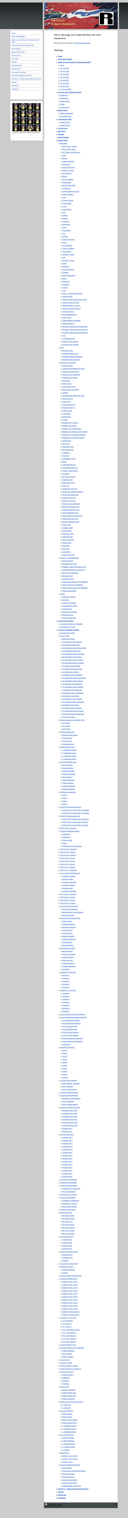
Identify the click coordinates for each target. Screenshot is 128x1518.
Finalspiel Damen (68, 1474)
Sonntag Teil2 (67, 1249)
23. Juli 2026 (64, 71)
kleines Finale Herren (69, 1423)
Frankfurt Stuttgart (68, 771)
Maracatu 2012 (67, 576)
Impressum (62, 1495)
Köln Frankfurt (67, 921)
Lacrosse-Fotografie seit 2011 (68, 630)
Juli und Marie (67, 245)
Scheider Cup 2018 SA (68, 990)
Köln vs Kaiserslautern (70, 1104)
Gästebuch (62, 1498)
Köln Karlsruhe (67, 951)
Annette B (65, 266)
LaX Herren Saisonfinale (68, 1179)
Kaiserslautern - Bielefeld (71, 1083)
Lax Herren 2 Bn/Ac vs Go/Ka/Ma (71, 624)
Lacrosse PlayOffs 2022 (68, 762)
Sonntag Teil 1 (67, 1128)
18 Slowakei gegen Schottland (72, 693)
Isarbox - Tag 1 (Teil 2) (70, 1459)
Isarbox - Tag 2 (67, 1462)
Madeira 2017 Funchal (70, 423)
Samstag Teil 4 (67, 1146)
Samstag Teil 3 (67, 1143)
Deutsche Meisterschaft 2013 (70, 1465)
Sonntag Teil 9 (67, 1176)
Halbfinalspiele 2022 (67, 747)
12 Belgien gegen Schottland (72, 675)
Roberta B (65, 284)
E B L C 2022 (64, 636)
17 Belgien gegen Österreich (72, 690)
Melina (64, 158)
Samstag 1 (66, 993)
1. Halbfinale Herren (69, 753)
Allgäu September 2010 (70, 513)
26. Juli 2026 (64, 80)
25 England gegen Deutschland (73, 714)
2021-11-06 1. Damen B (68, 849)
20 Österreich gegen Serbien (72, 699)
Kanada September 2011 (71, 510)
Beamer (65, 218)
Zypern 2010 (66, 525)
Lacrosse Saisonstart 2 (68, 1198)
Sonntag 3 (66, 981)
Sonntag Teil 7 (67, 1170)
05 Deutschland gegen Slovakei (73, 654)
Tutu (64, 336)
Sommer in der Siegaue (70, 345)
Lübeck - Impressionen (70, 471)
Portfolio (61, 134)
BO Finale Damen (68, 1219)
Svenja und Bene (68, 248)
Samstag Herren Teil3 (69, 1116)
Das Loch (65, 456)
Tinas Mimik (66, 230)
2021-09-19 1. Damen (67, 897)
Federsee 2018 (67, 399)
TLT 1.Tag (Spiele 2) (69, 1336)
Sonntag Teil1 (67, 1246)
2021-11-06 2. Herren (67, 858)
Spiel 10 (65, 1077)
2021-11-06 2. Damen (67, 852)
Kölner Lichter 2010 (69, 618)
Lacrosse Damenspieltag (68, 1185)
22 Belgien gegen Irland (70, 705)
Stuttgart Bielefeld (68, 780)
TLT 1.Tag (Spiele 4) (69, 1342)
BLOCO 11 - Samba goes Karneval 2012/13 (73, 1489)
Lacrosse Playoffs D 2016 (69, 1252)
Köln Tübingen (67, 765)
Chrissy (65, 287)
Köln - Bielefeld (67, 1086)
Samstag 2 (66, 996)
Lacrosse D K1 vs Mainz (68, 1195)
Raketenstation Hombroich (71, 320)
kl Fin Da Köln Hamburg (70, 1032)
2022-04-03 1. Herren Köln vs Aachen (75, 822)
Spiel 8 (64, 1071)
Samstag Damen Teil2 (70, 1122)
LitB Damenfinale (68, 1441)
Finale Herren (67, 741)
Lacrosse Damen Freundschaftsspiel (72, 1014)
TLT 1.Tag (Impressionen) (71, 1330)
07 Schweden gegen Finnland (72, 660)
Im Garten (65, 474)
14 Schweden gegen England (72, 681)
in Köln (62, 594)
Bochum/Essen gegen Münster (72, 912)
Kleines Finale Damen (70, 735)
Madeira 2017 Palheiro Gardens (73, 438)
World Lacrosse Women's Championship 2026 (74, 62)
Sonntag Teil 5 (67, 1164)
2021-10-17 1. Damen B (68, 870)
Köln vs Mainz (67, 1354)
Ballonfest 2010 (67, 615)
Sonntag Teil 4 (67, 1158)
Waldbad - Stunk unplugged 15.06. (74, 567)
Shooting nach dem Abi (70, 342)
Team (62, 65)
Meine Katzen (63, 110)
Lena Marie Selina (68, 339)
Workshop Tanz (67, 351)
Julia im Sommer (68, 311)
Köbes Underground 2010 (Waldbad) (75, 588)
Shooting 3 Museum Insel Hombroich (75, 327)
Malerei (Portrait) (68, 170)
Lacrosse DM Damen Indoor (69, 831)
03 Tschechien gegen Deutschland (74, 648)
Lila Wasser (66, 188)
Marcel (64, 176)
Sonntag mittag (67, 888)
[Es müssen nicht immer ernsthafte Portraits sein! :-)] (26, 117)
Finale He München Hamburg (72, 1041)
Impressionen (65, 107)
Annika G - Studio (68, 254)
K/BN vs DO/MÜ (67, 1357)
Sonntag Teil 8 (67, 1173)
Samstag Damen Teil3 (70, 1125)
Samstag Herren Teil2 (69, 1113)
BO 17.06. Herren (68, 1231)
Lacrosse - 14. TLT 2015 (68, 1318)
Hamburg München (69, 939)
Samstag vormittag (68, 876)
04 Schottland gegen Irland (71, 651)
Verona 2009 (66, 531)
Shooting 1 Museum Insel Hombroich (75, 333)
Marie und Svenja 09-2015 (71, 308)
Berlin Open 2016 (66, 1213)
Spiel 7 (64, 1068)
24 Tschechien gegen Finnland (73, 711)
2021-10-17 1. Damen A (68, 894)
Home (60, 56)
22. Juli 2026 (64, 68)
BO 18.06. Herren (68, 1225)
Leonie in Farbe (67, 200)
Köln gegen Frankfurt (69, 1207)
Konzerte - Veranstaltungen (69, 558)
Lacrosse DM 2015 (66, 1372)
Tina (64, 212)
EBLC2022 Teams (68, 639)
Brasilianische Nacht (69, 564)
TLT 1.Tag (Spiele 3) (69, 1339)
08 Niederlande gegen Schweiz (73, 663)
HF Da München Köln (69, 1029)
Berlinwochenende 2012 (70, 507)
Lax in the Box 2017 (67, 1134)
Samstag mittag (67, 879)
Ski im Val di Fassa (68, 477)
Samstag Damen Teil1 (70, 1119)
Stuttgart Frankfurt (68, 936)
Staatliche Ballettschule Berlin (72, 357)
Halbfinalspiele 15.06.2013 (71, 1486)
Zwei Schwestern (68, 269)
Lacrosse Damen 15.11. (68, 1345)
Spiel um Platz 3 (68, 1375)
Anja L (64, 227)
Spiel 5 (64, 1062)
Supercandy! (66, 182)
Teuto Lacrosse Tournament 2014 (71, 1402)
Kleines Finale (67, 840)
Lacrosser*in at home (65, 621)
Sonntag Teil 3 (67, 1161)
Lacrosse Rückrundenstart (69, 1092)
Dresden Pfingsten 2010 (70, 522)
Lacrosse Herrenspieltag (68, 1080)
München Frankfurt (68, 954)
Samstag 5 (66, 1005)
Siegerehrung (67, 1468)
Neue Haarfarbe (68, 179)
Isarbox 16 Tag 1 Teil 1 (70, 1282)
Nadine (65, 215)
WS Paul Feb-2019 (68, 185)
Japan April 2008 (68, 540)
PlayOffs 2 (65, 1381)
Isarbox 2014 (64, 1453)
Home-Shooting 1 (68, 323)
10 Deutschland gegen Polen (72, 669)
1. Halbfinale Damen (69, 750)
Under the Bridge (68, 161)
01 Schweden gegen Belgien (72, 642)
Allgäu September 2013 (70, 495)
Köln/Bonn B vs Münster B (71, 1188)
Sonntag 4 (66, 984)
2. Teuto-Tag (66, 1408)
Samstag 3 (66, 999)
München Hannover (69, 927)
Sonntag (65, 1261)
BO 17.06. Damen (68, 1234)
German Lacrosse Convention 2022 (72, 720)
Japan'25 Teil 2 (65, 125)
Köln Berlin (66, 969)
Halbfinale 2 (64, 98)
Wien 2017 (66, 444)
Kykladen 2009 (67, 528)
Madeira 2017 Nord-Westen (71, 429)
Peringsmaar (66, 203)
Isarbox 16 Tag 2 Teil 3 (70, 1306)
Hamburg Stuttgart (68, 789)
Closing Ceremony (68, 717)
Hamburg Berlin (67, 768)
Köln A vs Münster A (69, 1191)
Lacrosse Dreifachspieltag (69, 1095)
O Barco (65, 420)
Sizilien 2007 (66, 543)
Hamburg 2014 (67, 480)
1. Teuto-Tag (66, 1405)
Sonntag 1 (66, 975)
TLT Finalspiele (67, 1321)
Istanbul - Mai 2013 (69, 501)
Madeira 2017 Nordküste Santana (74, 435)
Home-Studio (67, 209)
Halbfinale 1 (64, 95)
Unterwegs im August (69, 612)
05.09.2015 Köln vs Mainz (69, 1366)
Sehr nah (65, 600)
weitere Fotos (63, 140)
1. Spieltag (66, 1450)
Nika (64, 155)
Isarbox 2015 (64, 1387)
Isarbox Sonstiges (68, 1399)
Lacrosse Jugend (66, 1363)
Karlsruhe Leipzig (68, 963)
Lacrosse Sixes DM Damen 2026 (69, 92)
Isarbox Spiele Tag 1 (69, 1393)
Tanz (62, 348)
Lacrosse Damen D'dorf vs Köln (71, 1276)
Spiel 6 (64, 1065)
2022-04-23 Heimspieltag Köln (70, 807)
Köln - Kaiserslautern (69, 1089)
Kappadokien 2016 (69, 459)
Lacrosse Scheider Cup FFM (70, 1107)
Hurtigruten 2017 (68, 447)
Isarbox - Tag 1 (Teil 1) (70, 1456)
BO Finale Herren (68, 1216)
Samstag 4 (66, 1002)
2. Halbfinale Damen (69, 756)
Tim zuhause (66, 251)
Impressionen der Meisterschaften (74, 1471)
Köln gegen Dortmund (70, 909)
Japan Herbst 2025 (65, 119)
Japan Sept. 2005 (68, 555)
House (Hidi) (66, 317)
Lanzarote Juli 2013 (69, 498)
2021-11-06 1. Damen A (68, 855)
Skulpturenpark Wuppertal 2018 (73, 396)
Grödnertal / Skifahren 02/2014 (72, 492)
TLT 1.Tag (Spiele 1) (69, 1333)
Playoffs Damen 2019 (67, 948)
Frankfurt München (68, 786)
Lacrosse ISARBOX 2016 (68, 1279)
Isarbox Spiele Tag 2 (69, 1396)
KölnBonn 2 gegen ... (67, 1267)
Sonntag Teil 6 (67, 1167)
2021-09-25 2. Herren (67, 900)
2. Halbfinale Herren (69, 759)
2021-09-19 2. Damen (67, 903)
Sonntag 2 (66, 978)
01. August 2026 (65, 89)
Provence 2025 (67, 366)
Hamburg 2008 (67, 537)
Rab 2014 (65, 486)
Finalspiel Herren (68, 1477)
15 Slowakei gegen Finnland (72, 684)
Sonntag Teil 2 (67, 1131)
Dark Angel (66, 164)
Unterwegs (66, 453)
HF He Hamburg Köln (69, 1026)
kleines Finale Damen (69, 1420)
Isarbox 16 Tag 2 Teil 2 (70, 1303)
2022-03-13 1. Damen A (68, 828)
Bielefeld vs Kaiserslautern (71, 1098)
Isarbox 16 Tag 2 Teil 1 (70, 1300)
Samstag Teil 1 (67, 1137)
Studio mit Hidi (67, 296)
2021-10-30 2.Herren (67, 864)
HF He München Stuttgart (71, 1020)
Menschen (63, 143)
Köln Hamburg (67, 777)
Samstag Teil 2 (67, 1140)
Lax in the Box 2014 (67, 1435)
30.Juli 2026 (64, 86)
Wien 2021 (66, 381)
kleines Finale (65, 101)
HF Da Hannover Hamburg (71, 1023)
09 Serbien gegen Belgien (71, 666)
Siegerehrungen (68, 744)
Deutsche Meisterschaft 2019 (70, 918)
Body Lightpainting (68, 275)
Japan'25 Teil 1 (65, 122)
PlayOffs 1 (65, 1384)
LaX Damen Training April (69, 1264)
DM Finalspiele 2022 (67, 732)
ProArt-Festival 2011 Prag (71, 360)
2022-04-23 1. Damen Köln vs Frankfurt (75, 813)
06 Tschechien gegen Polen (72, 657)
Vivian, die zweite (68, 239)
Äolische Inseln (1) (68, 408)
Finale (62, 104)
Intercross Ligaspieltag (68, 792)
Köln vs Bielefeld (68, 1101)
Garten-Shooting (68, 194)
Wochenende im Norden (70, 390)
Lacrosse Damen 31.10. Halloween (72, 1348)
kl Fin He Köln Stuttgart (70, 1035)
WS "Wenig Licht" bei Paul (71, 152)
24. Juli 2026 (64, 74)
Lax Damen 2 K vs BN (67, 627)
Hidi (63, 257)
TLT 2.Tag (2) (66, 1327)
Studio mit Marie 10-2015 (71, 305)
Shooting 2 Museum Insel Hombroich (75, 330)
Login (114, 1504)
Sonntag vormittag (68, 885)
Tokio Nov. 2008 (67, 534)
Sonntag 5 (66, 987)
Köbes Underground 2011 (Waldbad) (75, 582)
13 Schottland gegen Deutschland (74, 678)
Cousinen (65, 221)
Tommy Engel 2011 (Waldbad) (72, 585)
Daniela (65, 236)
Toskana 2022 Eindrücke (70, 372)
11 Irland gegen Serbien (70, 672)
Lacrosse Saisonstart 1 (68, 1210)
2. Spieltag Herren (68, 1444)
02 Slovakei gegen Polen (71, 645)
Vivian (64, 242)
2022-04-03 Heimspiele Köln (70, 816)
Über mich (61, 131)
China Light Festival (69, 603)
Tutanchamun (67, 609)
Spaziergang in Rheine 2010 (72, 516)
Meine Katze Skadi (66, 113)
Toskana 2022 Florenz (70, 378)
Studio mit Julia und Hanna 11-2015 (74, 299)
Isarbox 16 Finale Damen (71, 1312)
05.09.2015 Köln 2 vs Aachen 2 (70, 1369)
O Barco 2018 (67, 411)
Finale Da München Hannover (72, 1038)
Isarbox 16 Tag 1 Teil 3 (70, 1288)
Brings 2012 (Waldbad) (70, 573)
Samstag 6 (66, 1008)
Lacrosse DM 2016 (66, 1237)
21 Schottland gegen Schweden (73, 702)
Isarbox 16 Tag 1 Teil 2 (70, 1285)
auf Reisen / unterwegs (68, 363)
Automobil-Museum (69, 465)
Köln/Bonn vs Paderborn (70, 1201)
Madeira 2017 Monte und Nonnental (74, 432)
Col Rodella (66, 414)
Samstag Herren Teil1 (69, 1110)
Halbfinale (66, 1378)
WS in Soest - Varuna (69, 146)
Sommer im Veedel (68, 597)
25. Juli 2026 (64, 77)
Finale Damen (67, 738)
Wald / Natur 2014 (68, 483)
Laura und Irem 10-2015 (70, 302)
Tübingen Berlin (67, 783)
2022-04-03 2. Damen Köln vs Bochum (75, 819)
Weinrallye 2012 (68, 579)
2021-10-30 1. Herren (67, 861)
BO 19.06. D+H (67, 1222)
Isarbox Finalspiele (68, 1390)
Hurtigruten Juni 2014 (69, 489)
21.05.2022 (66, 726)
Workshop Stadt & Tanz (70, 354)
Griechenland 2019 (69, 387)
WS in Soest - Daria (69, 149)
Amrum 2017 (66, 441)
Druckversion (52, 1504)
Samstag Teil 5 (67, 1149)
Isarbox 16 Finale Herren (70, 1315)
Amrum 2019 (66, 384)
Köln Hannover (67, 933)
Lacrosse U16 (65, 1360)
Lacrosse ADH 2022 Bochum (70, 873)
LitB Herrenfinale (68, 1438)
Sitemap (59, 1504)
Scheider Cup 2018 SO (68, 972)
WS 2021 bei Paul (68, 167)
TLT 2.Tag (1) (66, 1324)
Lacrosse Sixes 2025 (67, 633)
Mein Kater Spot (65, 116)
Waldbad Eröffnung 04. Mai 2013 (73, 570)
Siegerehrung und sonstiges (72, 846)
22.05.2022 (66, 729)
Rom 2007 (66, 549)
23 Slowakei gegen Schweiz (72, 708)
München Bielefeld (68, 774)
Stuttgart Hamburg (68, 924)
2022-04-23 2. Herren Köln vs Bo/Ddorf (75, 810)
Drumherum (66, 1044)
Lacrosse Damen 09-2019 (69, 906)
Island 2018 (66, 402)
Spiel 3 (64, 801)
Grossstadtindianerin (69, 314)
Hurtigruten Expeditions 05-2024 (73, 369)
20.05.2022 (66, 723)
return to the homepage (82, 43)
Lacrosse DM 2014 (66, 1411)
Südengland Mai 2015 (70, 468)
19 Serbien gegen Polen (70, 696)
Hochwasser (66, 417)
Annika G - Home (68, 260)
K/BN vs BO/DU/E (68, 1351)
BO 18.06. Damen (68, 1228)
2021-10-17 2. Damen (67, 867)
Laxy (64, 290)
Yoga (64, 197)
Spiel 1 (64, 795)
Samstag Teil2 (67, 1243)
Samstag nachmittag (69, 882)
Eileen (64, 263)
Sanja (64, 278)
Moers (64, 462)
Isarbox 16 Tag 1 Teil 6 (70, 1297)
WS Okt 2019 (66, 173)
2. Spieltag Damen (68, 1447)
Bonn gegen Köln (68, 915)
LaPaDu (65, 393)
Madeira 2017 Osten (69, 426)
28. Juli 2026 (64, 83)
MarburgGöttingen (68, 1270)
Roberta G (66, 281)
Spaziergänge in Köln (69, 606)
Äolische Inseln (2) (68, 405)
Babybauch (66, 224)
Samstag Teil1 (67, 1240)
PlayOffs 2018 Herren (67, 1047)
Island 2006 (66, 552)
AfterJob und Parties (69, 591)
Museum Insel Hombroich (71, 504)
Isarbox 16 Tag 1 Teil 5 (70, 1294)
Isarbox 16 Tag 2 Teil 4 (70, 1309)
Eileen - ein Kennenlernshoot (72, 293)
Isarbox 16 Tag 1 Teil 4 (70, 1291)
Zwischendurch (63, 137)
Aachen (65, 1273)
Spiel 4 (64, 804)
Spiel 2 (64, 798)
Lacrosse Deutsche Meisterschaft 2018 (73, 1017)
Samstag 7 (66, 1011)
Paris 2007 (66, 546)
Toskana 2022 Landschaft (71, 375)
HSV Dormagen (67, 561)
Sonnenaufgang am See (70, 191)
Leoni (64, 206)
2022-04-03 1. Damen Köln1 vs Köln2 (75, 825)
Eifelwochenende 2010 (70, 519)
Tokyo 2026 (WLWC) (65, 59)
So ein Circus (63, 128)
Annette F (65, 272)
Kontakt (61, 1492)
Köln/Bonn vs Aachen (69, 1204)
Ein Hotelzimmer (68, 450)
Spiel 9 (64, 1074)
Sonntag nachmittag (69, 891)
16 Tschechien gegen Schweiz (72, 687)
